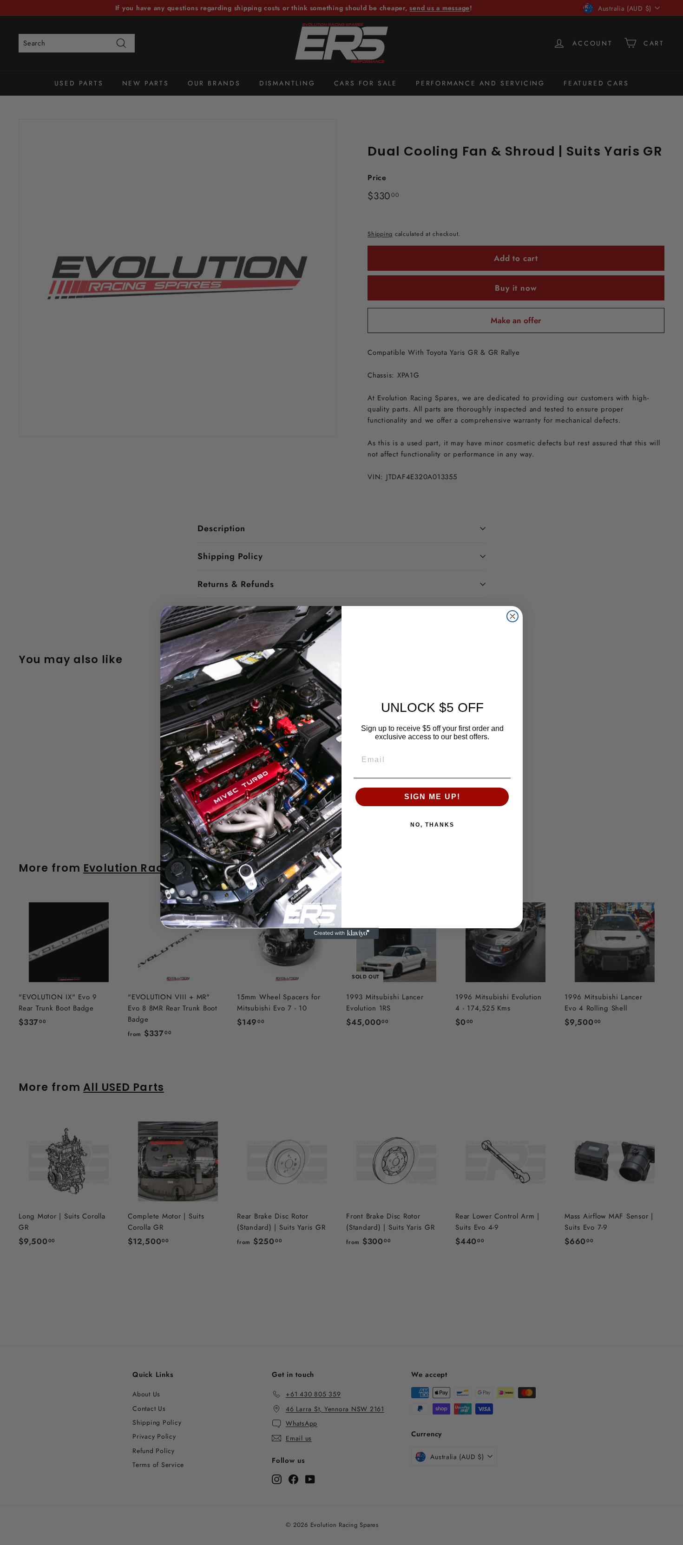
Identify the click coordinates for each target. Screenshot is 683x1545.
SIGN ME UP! (432, 797)
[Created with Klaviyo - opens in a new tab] (341, 933)
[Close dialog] (512, 616)
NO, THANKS (432, 824)
